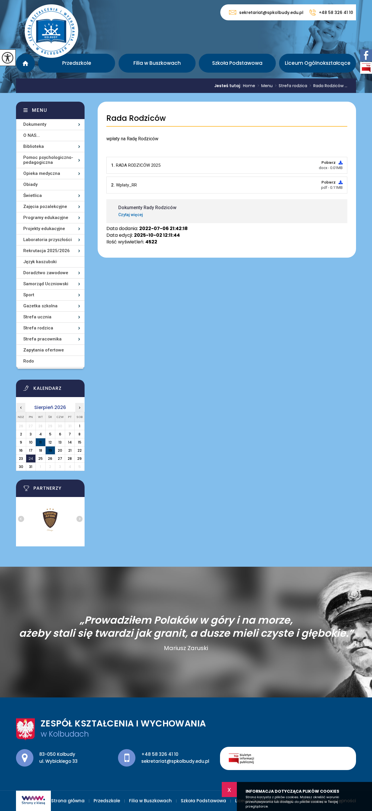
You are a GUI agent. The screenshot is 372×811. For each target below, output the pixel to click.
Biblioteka (33, 146)
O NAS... (31, 135)
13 (60, 442)
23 (21, 458)
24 (30, 458)
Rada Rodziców (136, 118)
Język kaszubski (40, 261)
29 (79, 458)
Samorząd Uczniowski (45, 283)
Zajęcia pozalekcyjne (45, 206)
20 (60, 450)
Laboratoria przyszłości (47, 239)
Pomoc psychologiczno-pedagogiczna (48, 160)
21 (69, 450)
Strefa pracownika (42, 339)
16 (21, 450)
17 (31, 450)
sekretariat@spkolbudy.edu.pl (271, 12)
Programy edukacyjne (45, 217)
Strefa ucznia (37, 317)
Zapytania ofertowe (43, 350)
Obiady (30, 184)
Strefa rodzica (291, 86)
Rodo (28, 361)
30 (21, 466)
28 (70, 458)
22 (80, 450)
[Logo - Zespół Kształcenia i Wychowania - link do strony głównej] (51, 31)
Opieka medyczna (41, 173)
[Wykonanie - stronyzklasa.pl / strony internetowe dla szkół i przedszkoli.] (33, 801)
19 (50, 450)
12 (50, 442)
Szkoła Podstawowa (237, 63)
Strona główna (25, 63)
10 (31, 442)
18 (40, 450)
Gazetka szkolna (40, 305)
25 (40, 458)
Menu (265, 86)
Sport (28, 294)
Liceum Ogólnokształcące (317, 63)
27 (60, 458)
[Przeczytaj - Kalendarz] (57, 389)
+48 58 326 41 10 (336, 12)
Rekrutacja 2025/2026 (46, 250)
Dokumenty (34, 124)
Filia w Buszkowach (157, 63)
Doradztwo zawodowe (45, 272)
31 (30, 466)
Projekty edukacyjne (44, 228)
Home (249, 86)
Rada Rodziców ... (328, 86)
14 (70, 442)
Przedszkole (76, 63)
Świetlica (32, 195)
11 (40, 442)
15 (79, 442)
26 (50, 458)
